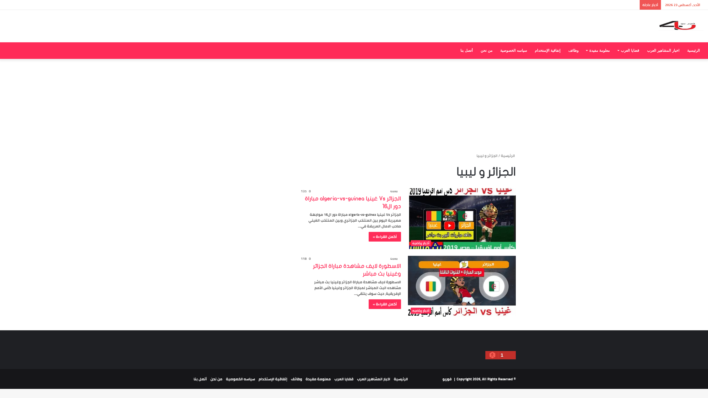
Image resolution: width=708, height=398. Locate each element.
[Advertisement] (354, 106)
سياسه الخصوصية (513, 50)
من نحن (487, 50)
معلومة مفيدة (599, 50)
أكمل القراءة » (385, 236)
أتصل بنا (466, 50)
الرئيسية (693, 50)
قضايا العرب (630, 50)
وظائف (573, 50)
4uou (394, 191)
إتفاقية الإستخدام (548, 50)
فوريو (447, 379)
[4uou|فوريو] (681, 26)
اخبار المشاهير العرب (663, 50)
